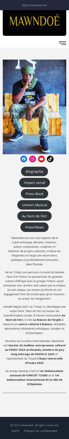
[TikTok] (50, 159)
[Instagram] (32, 159)
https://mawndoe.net (34, 5)
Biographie (34, 171)
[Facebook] (23, 159)
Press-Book (34, 194)
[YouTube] (41, 159)
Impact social (34, 182)
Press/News (34, 227)
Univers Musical (34, 205)
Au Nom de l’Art (34, 216)
